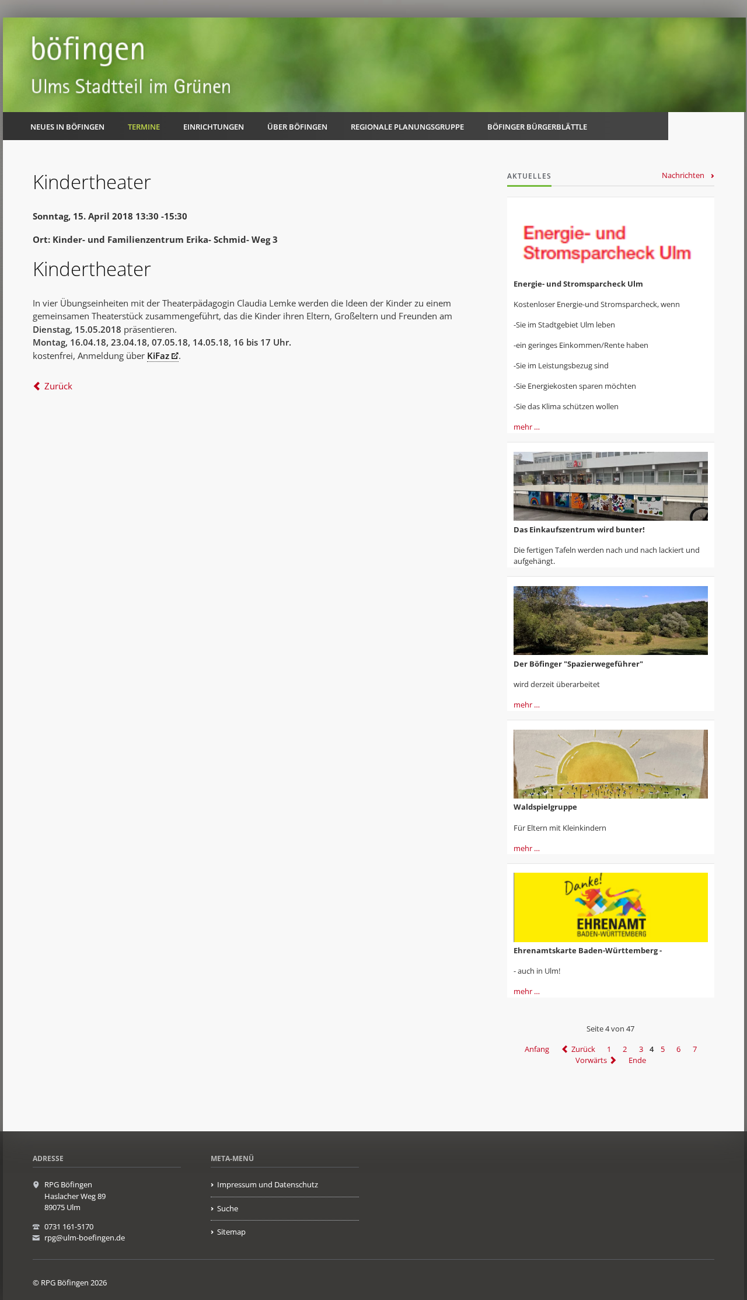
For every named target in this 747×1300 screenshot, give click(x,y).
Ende (637, 1060)
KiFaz (158, 355)
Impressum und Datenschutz (267, 1184)
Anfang (537, 1049)
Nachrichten (683, 175)
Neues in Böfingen (67, 126)
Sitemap (231, 1231)
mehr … (527, 426)
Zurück (58, 386)
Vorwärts (591, 1060)
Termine (144, 126)
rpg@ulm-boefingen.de (84, 1237)
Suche (227, 1208)
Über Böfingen (297, 126)
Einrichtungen (213, 126)
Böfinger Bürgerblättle (537, 126)
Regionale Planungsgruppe (407, 126)
